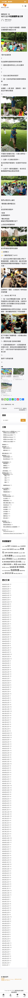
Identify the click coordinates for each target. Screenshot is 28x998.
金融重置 (13, 567)
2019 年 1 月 (5, 783)
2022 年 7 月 (5, 691)
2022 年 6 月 (5, 693)
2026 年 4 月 (5, 593)
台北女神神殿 (5, 488)
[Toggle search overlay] (22, 6)
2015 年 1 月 (5, 888)
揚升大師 (15, 556)
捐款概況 (4, 444)
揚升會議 (19, 556)
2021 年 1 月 (5, 730)
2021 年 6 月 (5, 720)
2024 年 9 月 (5, 634)
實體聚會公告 (6, 485)
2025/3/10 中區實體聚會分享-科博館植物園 (6, 377)
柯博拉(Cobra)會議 (8, 441)
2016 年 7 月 (5, 849)
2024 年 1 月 (5, 652)
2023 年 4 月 (5, 671)
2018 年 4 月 (5, 803)
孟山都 (20, 552)
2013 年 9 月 (5, 923)
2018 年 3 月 (5, 805)
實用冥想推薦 (6, 456)
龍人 (22, 573)
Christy (9, 19)
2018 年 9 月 (5, 792)
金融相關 (5, 507)
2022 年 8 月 (5, 689)
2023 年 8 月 (5, 663)
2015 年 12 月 (5, 864)
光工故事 (5, 498)
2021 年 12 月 (5, 706)
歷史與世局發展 (7, 496)
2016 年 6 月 (5, 851)
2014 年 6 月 (5, 903)
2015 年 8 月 (5, 873)
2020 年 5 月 (5, 748)
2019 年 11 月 (5, 761)
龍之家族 (18, 573)
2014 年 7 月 (5, 901)
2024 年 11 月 (5, 630)
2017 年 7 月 (5, 822)
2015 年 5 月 (5, 879)
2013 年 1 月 (5, 940)
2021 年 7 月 (5, 717)
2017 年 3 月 (5, 831)
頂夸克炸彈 (9, 573)
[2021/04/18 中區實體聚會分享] (18, 371)
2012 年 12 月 (5, 943)
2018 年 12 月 (5, 785)
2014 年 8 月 (5, 899)
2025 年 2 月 (5, 623)
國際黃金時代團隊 (19, 990)
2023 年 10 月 (5, 658)
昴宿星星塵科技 (7, 524)
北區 (5, 477)
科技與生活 (6, 504)
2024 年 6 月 (5, 641)
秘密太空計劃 (15, 562)
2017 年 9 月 (5, 818)
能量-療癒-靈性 (7, 502)
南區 (5, 475)
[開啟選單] (25, 6)
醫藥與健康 (6, 500)
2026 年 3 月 (5, 595)
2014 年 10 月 (5, 895)
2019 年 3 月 (5, 779)
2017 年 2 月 (5, 833)
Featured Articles (7, 531)
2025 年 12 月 (5, 601)
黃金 (15, 573)
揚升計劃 (5, 518)
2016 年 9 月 (5, 844)
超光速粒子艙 (6, 522)
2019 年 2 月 (5, 781)
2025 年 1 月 (5, 625)
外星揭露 (5, 509)
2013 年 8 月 (5, 925)
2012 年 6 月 (5, 956)
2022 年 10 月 (5, 685)
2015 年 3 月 (5, 884)
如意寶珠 (10, 552)
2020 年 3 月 (5, 752)
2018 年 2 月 (5, 807)
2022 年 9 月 (5, 687)
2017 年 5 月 (5, 827)
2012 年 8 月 (5, 951)
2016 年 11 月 (5, 840)
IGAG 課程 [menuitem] (4, 1)
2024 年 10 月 (5, 632)
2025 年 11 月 (5, 604)
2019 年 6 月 (5, 772)
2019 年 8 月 (5, 768)
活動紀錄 (5, 489)
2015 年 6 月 (5, 877)
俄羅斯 (18, 546)
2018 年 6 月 (5, 798)
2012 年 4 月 (5, 960)
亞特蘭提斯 (14, 546)
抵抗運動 (8, 555)
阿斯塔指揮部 (7, 570)
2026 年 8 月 (5, 584)
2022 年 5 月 (5, 695)
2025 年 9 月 (5, 608)
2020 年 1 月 (5, 757)
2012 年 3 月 (5, 962)
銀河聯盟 (20, 567)
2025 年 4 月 (5, 619)
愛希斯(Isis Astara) (8, 437)
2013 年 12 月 (5, 916)
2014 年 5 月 (5, 905)
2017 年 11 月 (5, 814)
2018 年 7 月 (5, 796)
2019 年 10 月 (5, 763)
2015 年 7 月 (5, 875)
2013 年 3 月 (5, 936)
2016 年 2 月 (5, 860)
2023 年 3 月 (5, 674)
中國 (6, 546)
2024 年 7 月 (5, 639)
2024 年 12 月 (5, 628)
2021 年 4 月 (5, 724)
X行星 (3, 546)
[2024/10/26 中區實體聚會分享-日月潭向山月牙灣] (6, 386)
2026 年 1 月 (5, 599)
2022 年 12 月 (5, 680)
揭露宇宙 (5, 515)
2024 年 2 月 (5, 650)
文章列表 (4, 494)
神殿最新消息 (6, 491)
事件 (9, 546)
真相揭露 (7, 562)
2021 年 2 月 (5, 728)
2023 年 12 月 (5, 654)
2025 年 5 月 (5, 617)
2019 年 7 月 (5, 770)
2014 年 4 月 (5, 908)
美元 (12, 564)
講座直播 (5, 463)
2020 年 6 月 (5, 746)
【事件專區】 (5, 470)
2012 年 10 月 (5, 947)
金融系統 (7, 567)
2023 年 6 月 (5, 667)
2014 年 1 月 (5, 914)
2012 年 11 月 (5, 945)
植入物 (16, 559)
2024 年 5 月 (5, 643)
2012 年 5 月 (5, 958)
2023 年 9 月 (5, 660)
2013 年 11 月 (5, 919)
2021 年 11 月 (5, 709)
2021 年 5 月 (5, 722)
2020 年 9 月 (5, 739)
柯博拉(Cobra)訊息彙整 (9, 432)
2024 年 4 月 (5, 645)
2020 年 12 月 (5, 733)
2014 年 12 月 (5, 890)
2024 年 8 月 (5, 636)
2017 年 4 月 (5, 829)
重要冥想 (4, 455)
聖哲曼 (3, 567)
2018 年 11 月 (5, 787)
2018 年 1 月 (5, 809)
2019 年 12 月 (5, 759)
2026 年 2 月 (5, 597)
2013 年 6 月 (5, 930)
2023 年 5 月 (5, 669)
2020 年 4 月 (5, 750)
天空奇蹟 (5, 511)
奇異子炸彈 (17, 549)
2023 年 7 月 (5, 665)
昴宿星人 (10, 559)
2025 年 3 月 (5, 621)
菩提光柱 (5, 408)
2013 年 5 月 (5, 932)
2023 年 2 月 (5, 676)
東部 (5, 482)
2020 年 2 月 (5, 755)
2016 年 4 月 (5, 855)
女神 (6, 552)
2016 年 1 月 (5, 862)
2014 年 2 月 (5, 912)
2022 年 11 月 (5, 682)
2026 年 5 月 (5, 590)
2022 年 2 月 (5, 702)
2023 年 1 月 (5, 678)
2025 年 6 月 (5, 615)
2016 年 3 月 (5, 857)
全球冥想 (23, 546)
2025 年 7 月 (5, 612)
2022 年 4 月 (5, 698)
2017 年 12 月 (5, 811)
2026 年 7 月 (5, 586)
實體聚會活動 (5, 473)
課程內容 (5, 450)
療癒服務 (4, 521)
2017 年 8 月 (5, 820)
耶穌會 (24, 564)
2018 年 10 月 (5, 790)
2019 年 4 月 (5, 776)
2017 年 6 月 (5, 825)
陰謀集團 (15, 570)
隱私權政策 (14, 992)
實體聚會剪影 (4, 14)
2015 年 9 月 (5, 870)
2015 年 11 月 (5, 866)
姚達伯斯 (16, 552)
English (4, 529)
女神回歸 (5, 513)
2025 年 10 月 (5, 606)
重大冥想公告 (6, 459)
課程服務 (4, 446)
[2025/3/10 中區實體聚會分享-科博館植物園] (6, 371)
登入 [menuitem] (25, 1)
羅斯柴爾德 (7, 564)
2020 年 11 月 (5, 735)
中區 (9, 14)
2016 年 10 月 (5, 842)
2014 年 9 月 (5, 897)
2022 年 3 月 (5, 700)
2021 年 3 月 (5, 726)
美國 (15, 564)
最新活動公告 (5, 453)
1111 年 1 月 (5, 965)
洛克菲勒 (21, 559)
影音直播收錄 (5, 462)
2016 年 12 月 (5, 838)
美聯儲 (19, 564)
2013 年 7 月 (5, 927)
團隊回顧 (5, 467)
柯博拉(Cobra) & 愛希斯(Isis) (9, 431)
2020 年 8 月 (5, 741)
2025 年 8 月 (5, 610)
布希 (3, 556)
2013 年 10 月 (5, 921)
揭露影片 (5, 465)
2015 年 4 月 (5, 881)
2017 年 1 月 (5, 835)
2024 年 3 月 (5, 647)
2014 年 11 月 (5, 892)
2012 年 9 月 (5, 949)
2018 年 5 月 (5, 800)
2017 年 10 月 (5, 816)
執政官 (11, 549)
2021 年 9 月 (5, 713)
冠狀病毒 (4, 549)
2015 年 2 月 (5, 886)
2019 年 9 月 (5, 765)
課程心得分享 (6, 448)
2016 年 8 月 (5, 846)
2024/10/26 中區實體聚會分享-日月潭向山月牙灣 (6, 391)
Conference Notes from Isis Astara (12, 533)
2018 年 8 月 (5, 794)
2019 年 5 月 (5, 774)
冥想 (8, 549)
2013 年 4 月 (5, 934)
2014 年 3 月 (5, 910)
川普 (23, 552)
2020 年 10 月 (5, 737)
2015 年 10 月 (5, 868)
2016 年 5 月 (5, 853)
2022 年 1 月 (5, 704)
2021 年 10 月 (5, 711)
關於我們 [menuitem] (10, 1)
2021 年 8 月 (5, 715)
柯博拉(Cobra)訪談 (8, 439)
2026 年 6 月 (5, 588)
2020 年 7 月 (5, 744)
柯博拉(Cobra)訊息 (8, 434)
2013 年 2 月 (5, 938)
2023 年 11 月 (5, 656)
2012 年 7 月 (5, 954)
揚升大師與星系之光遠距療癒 (10, 526)
